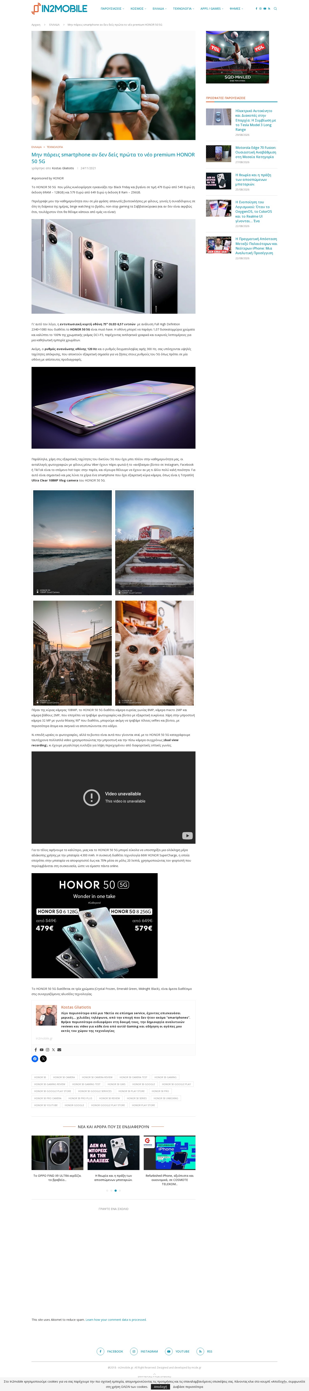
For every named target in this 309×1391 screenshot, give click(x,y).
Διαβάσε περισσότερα (188, 1386)
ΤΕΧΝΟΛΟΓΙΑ (182, 9)
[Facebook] (256, 8)
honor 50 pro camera (47, 1098)
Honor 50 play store (132, 1091)
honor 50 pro (160, 1091)
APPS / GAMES (211, 9)
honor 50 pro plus (80, 1098)
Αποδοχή (160, 1387)
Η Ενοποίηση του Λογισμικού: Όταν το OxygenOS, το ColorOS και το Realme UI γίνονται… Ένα (253, 211)
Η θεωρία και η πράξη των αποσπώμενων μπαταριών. (113, 1178)
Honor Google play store (108, 1105)
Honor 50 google (143, 1084)
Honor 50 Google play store (52, 1091)
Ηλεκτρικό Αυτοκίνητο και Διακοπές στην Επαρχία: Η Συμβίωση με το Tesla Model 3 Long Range (255, 120)
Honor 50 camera (64, 1077)
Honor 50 (40, 1077)
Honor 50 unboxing (166, 1098)
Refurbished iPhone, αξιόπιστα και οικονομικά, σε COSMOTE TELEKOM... (169, 1180)
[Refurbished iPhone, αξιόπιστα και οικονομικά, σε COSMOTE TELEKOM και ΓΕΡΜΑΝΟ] (169, 1153)
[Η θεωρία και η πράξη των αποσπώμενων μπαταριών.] (114, 1153)
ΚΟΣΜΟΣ (137, 9)
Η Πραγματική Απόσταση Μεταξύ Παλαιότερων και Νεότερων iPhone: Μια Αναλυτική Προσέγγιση (256, 246)
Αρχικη (36, 24)
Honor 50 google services (94, 1091)
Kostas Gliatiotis (63, 168)
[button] (37, 1163)
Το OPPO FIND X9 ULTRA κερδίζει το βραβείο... (57, 1178)
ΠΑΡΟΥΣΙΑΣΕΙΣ (111, 9)
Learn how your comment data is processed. (116, 1320)
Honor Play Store (143, 1105)
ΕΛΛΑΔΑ (158, 9)
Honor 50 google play (176, 1084)
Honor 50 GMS (116, 1084)
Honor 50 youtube (46, 1105)
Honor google (74, 1105)
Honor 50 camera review (97, 1077)
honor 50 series (137, 1098)
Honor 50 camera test (133, 1077)
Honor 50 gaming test (86, 1084)
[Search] (275, 8)
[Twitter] (53, 1050)
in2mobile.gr (44, 1038)
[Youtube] (265, 8)
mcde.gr (196, 1367)
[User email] (59, 1050)
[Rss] (269, 8)
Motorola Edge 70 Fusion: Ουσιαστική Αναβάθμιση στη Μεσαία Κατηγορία (255, 152)
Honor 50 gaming (165, 1077)
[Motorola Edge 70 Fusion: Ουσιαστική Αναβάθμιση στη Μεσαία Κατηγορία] (218, 153)
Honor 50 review (109, 1098)
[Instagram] (260, 8)
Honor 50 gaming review (49, 1084)
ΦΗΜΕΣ (235, 9)
